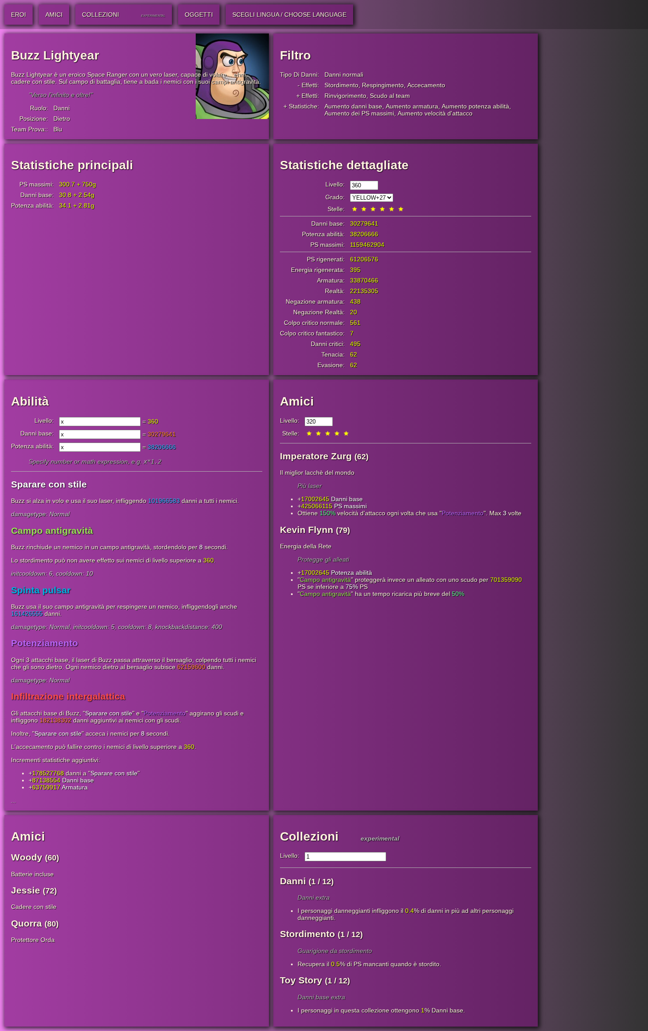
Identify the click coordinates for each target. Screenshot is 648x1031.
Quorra (26, 923)
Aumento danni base (353, 106)
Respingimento (383, 85)
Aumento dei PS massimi (359, 113)
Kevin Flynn (306, 530)
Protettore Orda (33, 939)
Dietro (61, 118)
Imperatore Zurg (316, 456)
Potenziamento (165, 713)
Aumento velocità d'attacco (435, 113)
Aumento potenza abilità (475, 106)
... (13, 800)
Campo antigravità (325, 579)
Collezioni (309, 836)
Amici (297, 401)
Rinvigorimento (345, 95)
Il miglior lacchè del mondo (317, 472)
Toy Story (301, 980)
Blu (57, 129)
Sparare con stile (108, 713)
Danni (61, 108)
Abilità (30, 401)
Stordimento (341, 85)
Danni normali (343, 74)
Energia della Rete (305, 546)
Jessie (25, 890)
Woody (26, 857)
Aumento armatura (412, 106)
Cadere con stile (33, 906)
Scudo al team (390, 95)
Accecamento (426, 85)
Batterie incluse (32, 874)
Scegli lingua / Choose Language (289, 14)
